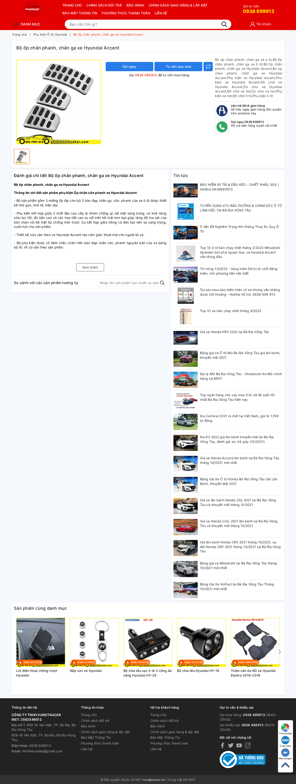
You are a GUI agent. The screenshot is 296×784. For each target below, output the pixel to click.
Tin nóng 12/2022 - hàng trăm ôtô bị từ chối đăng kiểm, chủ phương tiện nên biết (239, 271)
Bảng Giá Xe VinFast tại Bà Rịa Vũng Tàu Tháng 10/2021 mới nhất (237, 586)
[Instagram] (247, 745)
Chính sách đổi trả (104, 5)
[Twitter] (231, 745)
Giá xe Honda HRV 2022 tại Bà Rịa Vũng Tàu (234, 332)
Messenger (285, 758)
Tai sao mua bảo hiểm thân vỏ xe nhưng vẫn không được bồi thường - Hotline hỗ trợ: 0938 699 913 (240, 292)
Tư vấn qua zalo (178, 66)
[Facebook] (222, 745)
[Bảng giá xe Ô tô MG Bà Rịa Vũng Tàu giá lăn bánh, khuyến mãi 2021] (185, 359)
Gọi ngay (129, 66)
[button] (278, 652)
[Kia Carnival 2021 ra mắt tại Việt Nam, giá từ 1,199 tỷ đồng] (185, 422)
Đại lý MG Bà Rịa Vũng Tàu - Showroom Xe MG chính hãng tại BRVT (241, 376)
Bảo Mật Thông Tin (79, 13)
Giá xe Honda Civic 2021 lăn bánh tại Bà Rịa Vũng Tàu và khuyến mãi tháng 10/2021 (239, 523)
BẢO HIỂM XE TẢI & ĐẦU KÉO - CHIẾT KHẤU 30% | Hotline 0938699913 (239, 187)
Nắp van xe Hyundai (86, 671)
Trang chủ (72, 5)
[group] (58, 102)
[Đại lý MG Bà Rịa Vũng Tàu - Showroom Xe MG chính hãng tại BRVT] (185, 380)
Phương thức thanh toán (126, 13)
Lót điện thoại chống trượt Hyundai (36, 673)
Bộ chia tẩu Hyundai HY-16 (198, 671)
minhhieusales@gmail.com (42, 751)
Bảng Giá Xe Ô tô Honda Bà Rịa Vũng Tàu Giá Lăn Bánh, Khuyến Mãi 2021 (239, 481)
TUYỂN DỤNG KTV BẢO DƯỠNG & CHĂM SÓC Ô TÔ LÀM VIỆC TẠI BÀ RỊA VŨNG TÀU (241, 208)
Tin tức (180, 175)
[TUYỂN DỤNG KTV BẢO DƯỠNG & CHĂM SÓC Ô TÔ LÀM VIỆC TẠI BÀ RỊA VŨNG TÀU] (185, 211)
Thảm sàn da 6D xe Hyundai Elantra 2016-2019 (253, 673)
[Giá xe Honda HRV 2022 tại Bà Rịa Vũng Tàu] (185, 338)
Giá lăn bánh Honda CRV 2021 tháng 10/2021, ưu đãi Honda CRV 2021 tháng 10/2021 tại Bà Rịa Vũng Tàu (240, 546)
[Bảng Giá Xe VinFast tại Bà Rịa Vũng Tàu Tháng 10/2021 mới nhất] (185, 590)
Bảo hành (135, 5)
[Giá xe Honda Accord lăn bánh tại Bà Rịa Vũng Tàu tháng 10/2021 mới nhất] (185, 464)
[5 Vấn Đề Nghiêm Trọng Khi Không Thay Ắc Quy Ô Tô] (185, 232)
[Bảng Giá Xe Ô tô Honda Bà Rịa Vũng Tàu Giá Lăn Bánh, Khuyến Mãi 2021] (185, 485)
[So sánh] (208, 66)
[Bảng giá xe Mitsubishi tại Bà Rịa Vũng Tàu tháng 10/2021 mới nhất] (185, 569)
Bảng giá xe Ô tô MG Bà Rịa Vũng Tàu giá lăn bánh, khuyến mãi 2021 (240, 355)
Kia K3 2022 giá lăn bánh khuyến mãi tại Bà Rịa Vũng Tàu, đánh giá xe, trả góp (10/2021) (237, 439)
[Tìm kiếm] (224, 24)
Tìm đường (285, 733)
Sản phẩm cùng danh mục (40, 608)
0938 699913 (258, 9)
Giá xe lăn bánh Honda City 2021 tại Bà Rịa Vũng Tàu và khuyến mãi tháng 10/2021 (238, 502)
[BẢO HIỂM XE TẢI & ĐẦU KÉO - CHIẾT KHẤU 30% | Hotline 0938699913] (185, 190)
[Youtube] (239, 745)
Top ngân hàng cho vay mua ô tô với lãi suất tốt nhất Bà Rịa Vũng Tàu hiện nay (237, 397)
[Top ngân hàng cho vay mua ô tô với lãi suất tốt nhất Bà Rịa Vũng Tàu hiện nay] (185, 401)
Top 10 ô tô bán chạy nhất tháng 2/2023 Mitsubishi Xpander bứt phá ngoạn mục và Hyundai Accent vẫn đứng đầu (240, 252)
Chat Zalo (285, 745)
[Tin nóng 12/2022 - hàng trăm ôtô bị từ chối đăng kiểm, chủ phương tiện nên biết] (185, 274)
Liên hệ (161, 13)
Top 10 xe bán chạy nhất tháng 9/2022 (230, 311)
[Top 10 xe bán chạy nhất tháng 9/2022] (185, 317)
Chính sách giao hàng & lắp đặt (178, 5)
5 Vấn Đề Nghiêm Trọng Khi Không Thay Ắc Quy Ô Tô (239, 229)
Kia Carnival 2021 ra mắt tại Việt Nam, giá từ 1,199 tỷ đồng (239, 418)
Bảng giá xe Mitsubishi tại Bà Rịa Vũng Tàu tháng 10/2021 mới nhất (238, 565)
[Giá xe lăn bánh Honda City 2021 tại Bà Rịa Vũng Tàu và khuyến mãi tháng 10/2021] (185, 506)
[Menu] (16, 24)
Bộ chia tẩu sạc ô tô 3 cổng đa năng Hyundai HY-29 (147, 673)
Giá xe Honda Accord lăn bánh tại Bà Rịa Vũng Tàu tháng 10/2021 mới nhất (239, 460)
